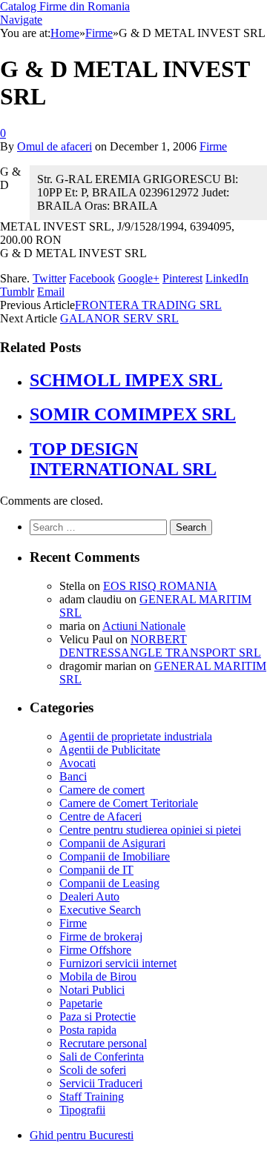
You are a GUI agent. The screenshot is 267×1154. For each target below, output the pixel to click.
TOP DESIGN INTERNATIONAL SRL (123, 459)
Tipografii (82, 1110)
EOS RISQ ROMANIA (160, 586)
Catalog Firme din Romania (65, 6)
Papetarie (80, 1003)
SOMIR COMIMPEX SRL (133, 414)
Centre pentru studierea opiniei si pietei (150, 829)
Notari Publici (92, 990)
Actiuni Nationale (143, 626)
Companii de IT (96, 869)
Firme (213, 146)
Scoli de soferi (92, 1070)
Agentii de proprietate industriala (135, 736)
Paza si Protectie (97, 1016)
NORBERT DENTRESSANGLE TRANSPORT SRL (160, 646)
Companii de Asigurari (112, 843)
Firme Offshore (95, 950)
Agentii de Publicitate (109, 749)
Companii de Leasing (109, 883)
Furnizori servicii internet (118, 963)
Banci (73, 776)
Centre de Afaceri (100, 816)
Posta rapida (87, 1030)
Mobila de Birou (97, 976)
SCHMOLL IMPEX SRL (126, 380)
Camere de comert (102, 789)
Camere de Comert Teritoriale (128, 803)
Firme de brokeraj (100, 936)
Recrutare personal (103, 1043)
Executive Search (100, 909)
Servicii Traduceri (100, 1083)
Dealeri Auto (89, 896)
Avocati (77, 763)
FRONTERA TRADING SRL (148, 305)
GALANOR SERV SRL (119, 318)
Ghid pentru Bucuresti (82, 1135)
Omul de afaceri (54, 146)
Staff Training (91, 1096)
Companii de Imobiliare (114, 856)
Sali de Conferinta (101, 1056)
